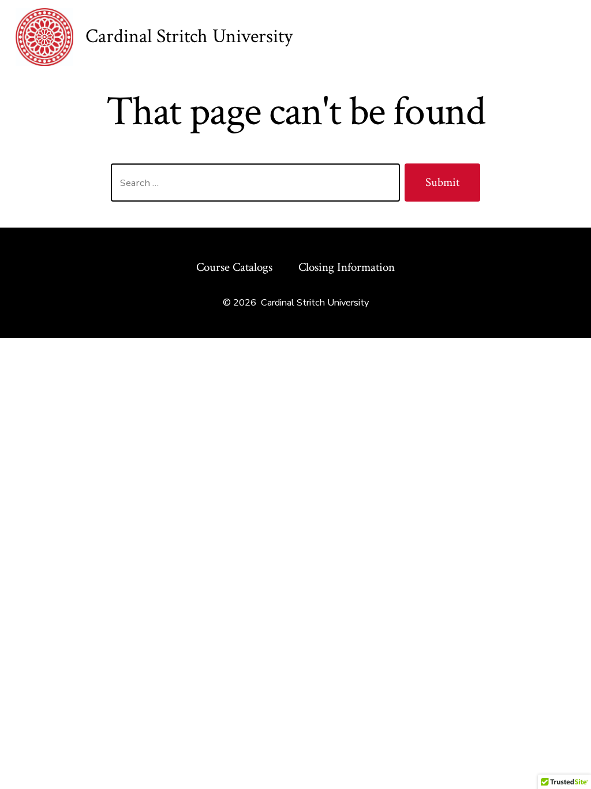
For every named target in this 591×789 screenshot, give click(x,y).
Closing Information (346, 267)
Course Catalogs (234, 267)
